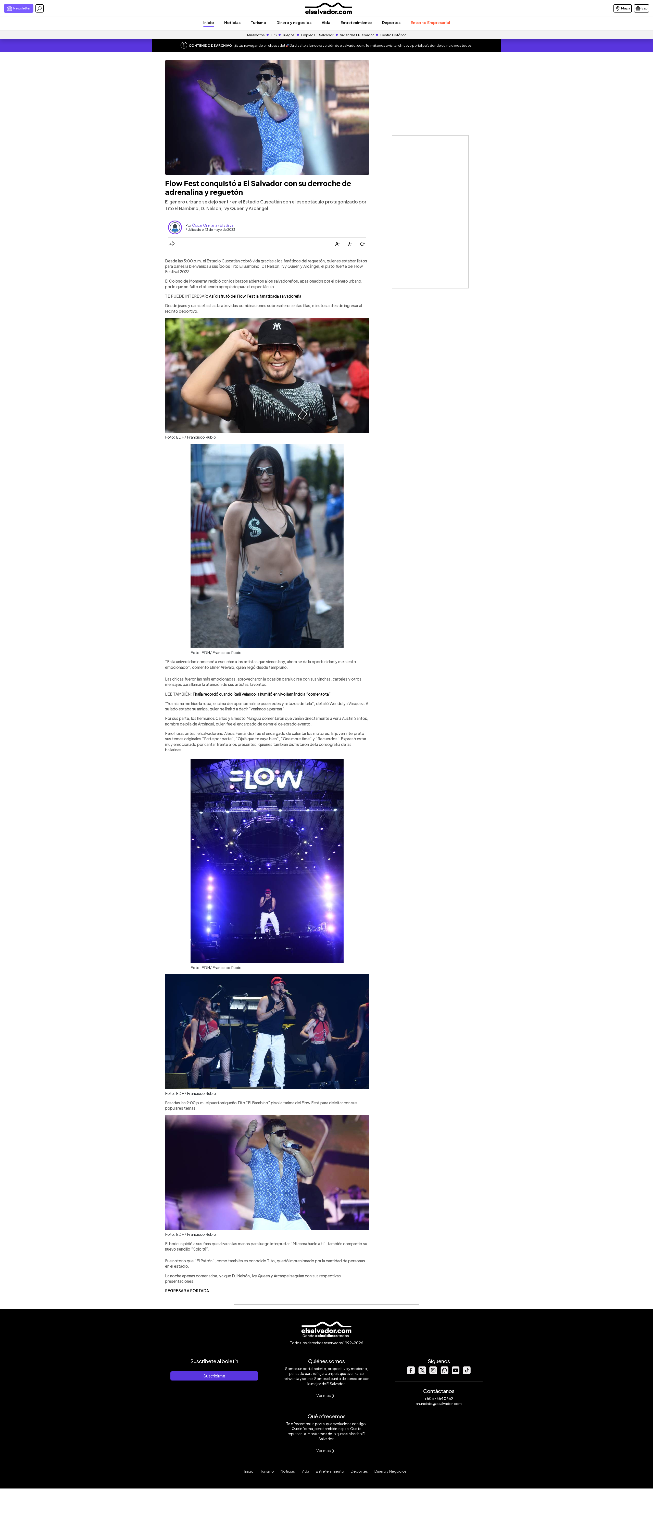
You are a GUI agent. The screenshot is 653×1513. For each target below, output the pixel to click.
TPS (274, 35)
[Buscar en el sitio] (39, 8)
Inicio (208, 22)
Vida (326, 22)
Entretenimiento (356, 22)
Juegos (289, 35)
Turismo (258, 22)
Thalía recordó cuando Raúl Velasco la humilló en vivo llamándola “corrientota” (262, 694)
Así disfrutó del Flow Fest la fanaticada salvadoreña (255, 296)
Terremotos (256, 35)
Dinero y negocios (294, 22)
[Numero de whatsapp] (444, 1372)
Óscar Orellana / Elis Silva (212, 225)
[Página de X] (422, 1372)
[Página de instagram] (433, 1372)
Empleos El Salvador (317, 35)
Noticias (232, 22)
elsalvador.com (352, 45)
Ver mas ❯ (325, 1395)
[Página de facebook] (411, 1372)
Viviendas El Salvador (357, 35)
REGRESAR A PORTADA (187, 1290)
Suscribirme (214, 1375)
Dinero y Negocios (390, 1471)
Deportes (391, 22)
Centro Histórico (393, 35)
